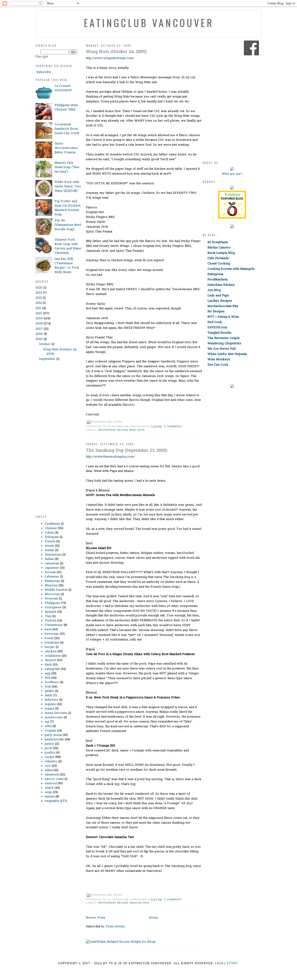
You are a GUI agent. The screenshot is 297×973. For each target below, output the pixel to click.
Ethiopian (52, 537)
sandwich (52, 774)
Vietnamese (54, 625)
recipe (49, 757)
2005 (39, 339)
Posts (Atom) (115, 926)
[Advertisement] (54, 440)
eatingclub (52, 669)
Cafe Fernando (218, 258)
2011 (38, 308)
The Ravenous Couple (223, 338)
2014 (39, 293)
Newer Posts (95, 918)
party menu (53, 735)
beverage (52, 634)
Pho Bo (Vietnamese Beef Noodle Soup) (68, 225)
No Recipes (216, 311)
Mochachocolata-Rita (222, 306)
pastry (49, 744)
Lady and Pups (218, 295)
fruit (48, 686)
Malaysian (52, 581)
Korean (50, 572)
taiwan (50, 796)
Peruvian (51, 598)
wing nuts (137, 430)
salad (48, 770)
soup (48, 792)
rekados (51, 761)
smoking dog (139, 902)
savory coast (54, 779)
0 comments (173, 426)
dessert (50, 660)
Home (153, 918)
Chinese (51, 528)
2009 (39, 318)
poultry (50, 752)
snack (49, 788)
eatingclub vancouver (149, 23)
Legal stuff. (227, 963)
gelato (49, 691)
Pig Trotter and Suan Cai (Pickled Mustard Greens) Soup (67, 208)
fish (47, 678)
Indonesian (53, 554)
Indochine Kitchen (221, 285)
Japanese (52, 568)
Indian (49, 550)
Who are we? (232, 174)
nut (47, 722)
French (50, 541)
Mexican (51, 585)
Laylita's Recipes (219, 301)
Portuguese (53, 607)
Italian (49, 559)
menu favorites (56, 713)
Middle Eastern (56, 590)
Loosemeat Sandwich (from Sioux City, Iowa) (67, 128)
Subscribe (43, 72)
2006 (39, 334)
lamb (48, 695)
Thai (48, 616)
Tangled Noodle (219, 333)
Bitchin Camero (218, 247)
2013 (39, 298)
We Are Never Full (221, 349)
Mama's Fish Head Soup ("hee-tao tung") (67, 167)
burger (50, 647)
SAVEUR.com (217, 327)
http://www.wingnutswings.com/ (110, 58)
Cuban (49, 532)
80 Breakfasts (217, 242)
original (50, 730)
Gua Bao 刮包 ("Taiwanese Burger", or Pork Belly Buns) (67, 265)
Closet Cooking (218, 263)
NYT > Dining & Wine (223, 317)
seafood (51, 783)
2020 (39, 288)
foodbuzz (52, 682)
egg (47, 673)
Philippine (52, 603)
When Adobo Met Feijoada (227, 354)
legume (50, 704)
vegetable (52, 801)
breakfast (52, 642)
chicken (51, 651)
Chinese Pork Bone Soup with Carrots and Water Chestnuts (68, 246)
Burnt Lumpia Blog (221, 253)
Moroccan (52, 594)
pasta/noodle (54, 739)
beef (48, 629)
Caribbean (52, 524)
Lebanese (52, 576)
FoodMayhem (217, 279)
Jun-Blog (214, 290)
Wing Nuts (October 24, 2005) (116, 52)
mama (49, 708)
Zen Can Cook (217, 365)
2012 (39, 303)
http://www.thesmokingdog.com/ (110, 457)
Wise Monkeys (218, 359)
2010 (39, 313)
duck (48, 664)
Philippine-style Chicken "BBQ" (66, 107)
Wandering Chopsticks (224, 343)
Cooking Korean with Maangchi (231, 269)
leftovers (51, 700)
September (47, 359)
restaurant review (113, 430)
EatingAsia (215, 274)
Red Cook (214, 322)
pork (48, 748)
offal (48, 726)
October (45, 344)
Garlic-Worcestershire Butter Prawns (66, 148)
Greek (49, 546)
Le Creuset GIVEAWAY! (63, 88)
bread (49, 638)
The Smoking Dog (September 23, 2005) (126, 451)
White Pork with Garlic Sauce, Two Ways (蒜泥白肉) (68, 186)
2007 (39, 329)
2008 (39, 323)
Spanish (50, 612)
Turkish (50, 620)
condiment (53, 656)
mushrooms (54, 717)
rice (48, 766)
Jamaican (52, 563)
